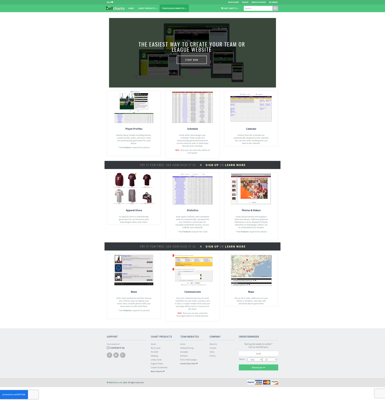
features (127, 147)
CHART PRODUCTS (147, 8)
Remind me (257, 367)
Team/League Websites (173, 8)
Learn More (235, 165)
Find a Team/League (188, 359)
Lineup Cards (156, 359)
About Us (213, 344)
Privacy (212, 356)
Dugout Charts (157, 363)
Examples (184, 352)
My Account (155, 348)
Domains (184, 356)
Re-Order (273, 2)
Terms (211, 352)
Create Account (258, 2)
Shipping (154, 356)
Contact (212, 348)
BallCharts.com (115, 382)
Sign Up (212, 165)
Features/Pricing (186, 348)
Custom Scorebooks (159, 367)
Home (131, 8)
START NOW (191, 59)
